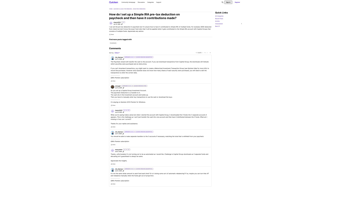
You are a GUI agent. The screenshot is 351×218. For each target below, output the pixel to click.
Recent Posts (219, 18)
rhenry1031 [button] (117, 22)
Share (111, 35)
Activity (217, 21)
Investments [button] (113, 43)
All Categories (219, 16)
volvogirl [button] (118, 86)
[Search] (222, 2)
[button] (111, 23)
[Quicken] (113, 2)
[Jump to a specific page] (210, 52)
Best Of (217, 26)
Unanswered (228, 23)
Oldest (117, 53)
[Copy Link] (122, 24)
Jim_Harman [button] (119, 57)
